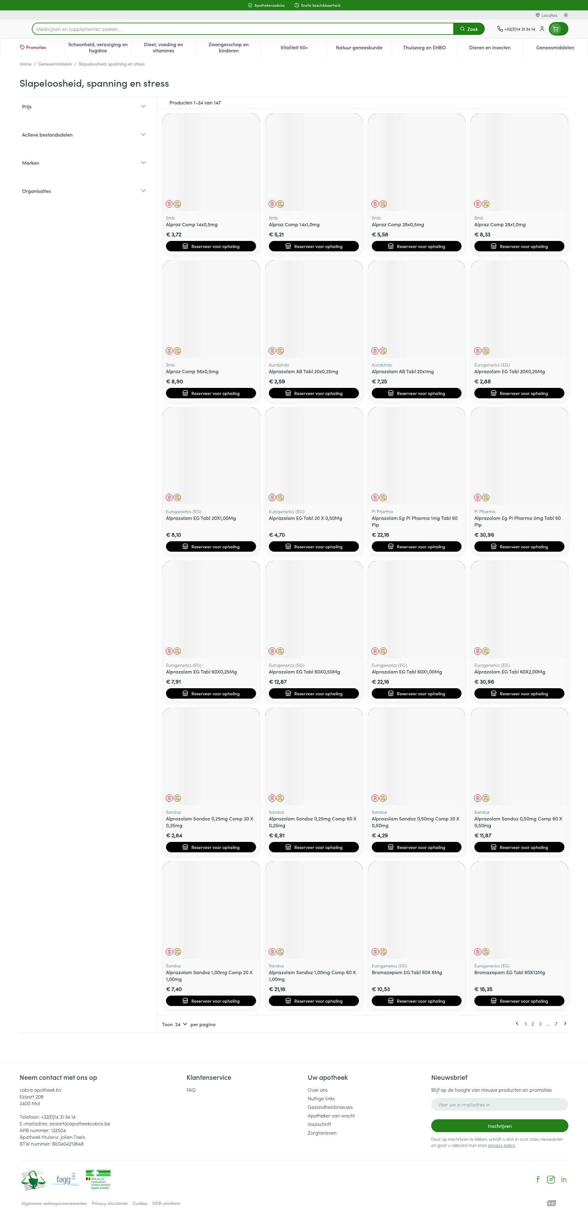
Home (26, 64)
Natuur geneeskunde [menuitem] (364, 49)
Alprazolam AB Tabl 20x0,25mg (303, 371)
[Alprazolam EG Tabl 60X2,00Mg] (519, 609)
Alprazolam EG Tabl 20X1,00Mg (201, 517)
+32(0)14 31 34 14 (58, 1116)
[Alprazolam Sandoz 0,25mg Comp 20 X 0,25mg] (211, 756)
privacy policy (501, 1145)
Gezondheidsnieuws (330, 1106)
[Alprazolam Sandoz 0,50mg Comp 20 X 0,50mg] (417, 756)
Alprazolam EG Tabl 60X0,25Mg (201, 671)
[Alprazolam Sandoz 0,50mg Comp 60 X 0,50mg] (519, 756)
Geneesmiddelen (55, 64)
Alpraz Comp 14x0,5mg (192, 224)
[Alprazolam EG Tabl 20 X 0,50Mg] (314, 456)
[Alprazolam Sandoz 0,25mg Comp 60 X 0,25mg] (314, 756)
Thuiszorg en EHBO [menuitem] (430, 49)
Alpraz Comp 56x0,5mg (192, 371)
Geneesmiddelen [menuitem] (562, 49)
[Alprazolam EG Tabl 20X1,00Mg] (211, 456)
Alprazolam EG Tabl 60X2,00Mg (509, 671)
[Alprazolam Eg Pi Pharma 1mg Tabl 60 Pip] (417, 456)
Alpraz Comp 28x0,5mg (398, 224)
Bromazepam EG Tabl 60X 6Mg (407, 972)
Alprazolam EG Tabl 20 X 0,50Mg (305, 517)
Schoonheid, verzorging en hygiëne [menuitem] (99, 47)
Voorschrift (319, 1124)
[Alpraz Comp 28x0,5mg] (417, 162)
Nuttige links (321, 1098)
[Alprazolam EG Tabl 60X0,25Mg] (211, 609)
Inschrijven (500, 1125)
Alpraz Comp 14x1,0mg (294, 224)
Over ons (318, 1089)
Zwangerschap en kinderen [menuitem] (235, 47)
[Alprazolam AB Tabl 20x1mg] (417, 309)
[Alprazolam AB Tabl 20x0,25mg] (314, 309)
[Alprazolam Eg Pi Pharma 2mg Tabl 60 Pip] (519, 456)
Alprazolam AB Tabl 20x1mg (403, 371)
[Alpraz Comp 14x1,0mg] (314, 162)
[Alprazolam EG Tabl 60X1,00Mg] (417, 609)
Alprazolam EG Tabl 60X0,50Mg (304, 671)
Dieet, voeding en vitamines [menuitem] (170, 47)
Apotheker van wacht (331, 1115)
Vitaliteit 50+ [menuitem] (303, 49)
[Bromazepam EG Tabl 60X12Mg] (519, 910)
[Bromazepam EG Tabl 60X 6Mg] (417, 910)
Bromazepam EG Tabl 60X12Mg (509, 972)
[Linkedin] (563, 1179)
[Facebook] (538, 1179)
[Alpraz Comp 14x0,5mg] (211, 162)
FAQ (191, 1089)
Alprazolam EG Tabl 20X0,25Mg (509, 371)
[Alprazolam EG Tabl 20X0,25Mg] (519, 309)
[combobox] (243, 29)
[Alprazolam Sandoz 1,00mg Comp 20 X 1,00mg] (211, 910)
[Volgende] (564, 1023)
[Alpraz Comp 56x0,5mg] (211, 309)
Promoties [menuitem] (36, 47)
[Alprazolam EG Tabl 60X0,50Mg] (314, 609)
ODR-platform (166, 1203)
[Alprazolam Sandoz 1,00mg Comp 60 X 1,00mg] (314, 910)
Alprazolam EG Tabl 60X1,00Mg (407, 671)
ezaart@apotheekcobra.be (80, 1123)
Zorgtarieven (322, 1132)
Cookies (140, 1203)
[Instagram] (551, 1179)
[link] (518, 1023)
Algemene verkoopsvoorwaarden (54, 1203)
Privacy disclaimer (110, 1203)
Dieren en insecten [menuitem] (495, 49)
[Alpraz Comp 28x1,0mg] (519, 162)
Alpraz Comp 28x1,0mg (500, 224)
